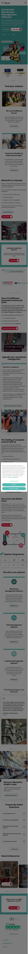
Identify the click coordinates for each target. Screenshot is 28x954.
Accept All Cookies (13, 489)
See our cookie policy (8, 477)
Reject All (13, 485)
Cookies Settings (13, 481)
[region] (13, 477)
